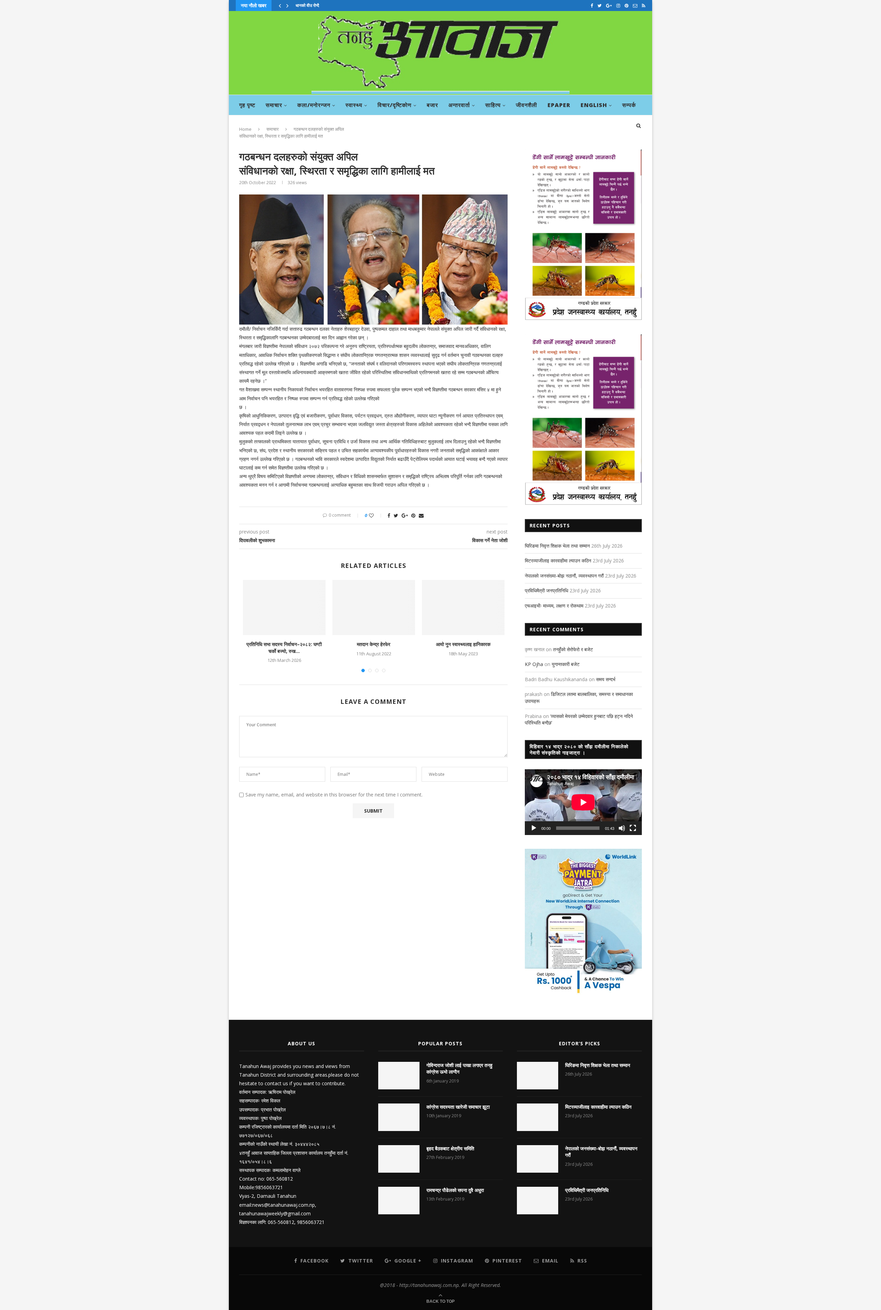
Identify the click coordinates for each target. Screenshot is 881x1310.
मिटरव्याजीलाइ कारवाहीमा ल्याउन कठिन (558, 560)
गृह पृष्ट (247, 105)
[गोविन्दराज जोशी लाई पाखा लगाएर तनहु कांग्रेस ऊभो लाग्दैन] (399, 1075)
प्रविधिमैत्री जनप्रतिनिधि (546, 590)
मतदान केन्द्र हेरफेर (373, 644)
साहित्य (493, 105)
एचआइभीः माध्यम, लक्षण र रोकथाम (554, 605)
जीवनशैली (526, 105)
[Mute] (621, 828)
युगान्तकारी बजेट (566, 664)
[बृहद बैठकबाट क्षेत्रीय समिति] (399, 1159)
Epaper (559, 105)
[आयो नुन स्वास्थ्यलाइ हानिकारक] (463, 607)
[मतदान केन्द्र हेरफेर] (373, 607)
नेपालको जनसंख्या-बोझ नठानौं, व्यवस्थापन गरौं (564, 575)
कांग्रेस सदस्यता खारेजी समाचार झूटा (458, 1106)
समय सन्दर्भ (605, 679)
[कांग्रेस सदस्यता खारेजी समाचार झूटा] (399, 1117)
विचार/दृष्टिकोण (395, 105)
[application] (583, 802)
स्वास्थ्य (354, 105)
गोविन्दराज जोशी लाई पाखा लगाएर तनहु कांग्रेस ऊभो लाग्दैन (459, 1068)
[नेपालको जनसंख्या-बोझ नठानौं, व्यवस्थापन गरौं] (537, 1159)
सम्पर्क (629, 105)
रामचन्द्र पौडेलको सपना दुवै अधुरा (455, 1190)
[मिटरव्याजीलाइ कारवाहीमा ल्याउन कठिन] (537, 1117)
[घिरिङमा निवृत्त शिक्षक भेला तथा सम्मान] (537, 1075)
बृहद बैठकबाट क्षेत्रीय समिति (450, 1148)
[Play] (533, 828)
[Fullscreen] (632, 828)
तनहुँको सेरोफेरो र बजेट (573, 649)
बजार (432, 105)
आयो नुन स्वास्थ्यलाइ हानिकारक (463, 644)
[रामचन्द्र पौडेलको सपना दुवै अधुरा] (399, 1200)
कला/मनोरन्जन (313, 105)
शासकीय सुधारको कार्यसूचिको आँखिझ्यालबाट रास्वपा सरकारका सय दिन (348, 5)
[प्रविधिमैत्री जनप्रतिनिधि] (537, 1200)
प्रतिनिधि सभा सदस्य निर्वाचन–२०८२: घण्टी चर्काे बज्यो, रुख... (284, 647)
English (594, 105)
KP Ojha (534, 664)
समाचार (274, 105)
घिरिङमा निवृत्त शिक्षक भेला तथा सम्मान (557, 545)
